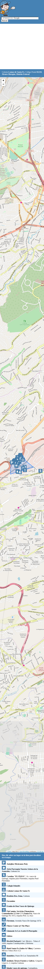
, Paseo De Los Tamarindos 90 (22, 956)
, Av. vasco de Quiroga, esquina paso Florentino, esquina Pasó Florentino (20, 878)
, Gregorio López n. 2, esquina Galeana (22, 962)
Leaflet (9, 851)
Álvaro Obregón (8, 74)
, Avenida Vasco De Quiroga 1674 (24, 921)
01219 (39, 72)
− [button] (3, 84)
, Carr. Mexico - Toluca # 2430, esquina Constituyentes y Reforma (21, 942)
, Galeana (18, 896)
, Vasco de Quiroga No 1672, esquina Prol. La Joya (21, 913)
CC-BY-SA (40, 851)
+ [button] (3, 80)
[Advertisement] (22, 46)
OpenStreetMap (24, 851)
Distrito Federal (22, 74)
